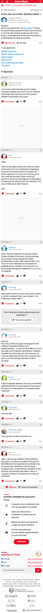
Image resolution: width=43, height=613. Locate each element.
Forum (8, 5)
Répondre (12, 487)
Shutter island (7, 57)
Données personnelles (10, 584)
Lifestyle (6, 559)
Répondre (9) (9, 43)
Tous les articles (18, 582)
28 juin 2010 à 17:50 (14, 85)
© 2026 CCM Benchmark (32, 586)
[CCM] (32, 596)
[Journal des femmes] (11, 596)
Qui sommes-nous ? (9, 579)
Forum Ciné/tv (18, 5)
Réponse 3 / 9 (6, 242)
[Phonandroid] (32, 610)
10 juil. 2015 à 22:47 (14, 337)
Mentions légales (8, 586)
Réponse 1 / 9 (6, 77)
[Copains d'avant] (11, 605)
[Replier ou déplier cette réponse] (41, 77)
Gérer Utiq (37, 584)
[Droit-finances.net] (32, 600)
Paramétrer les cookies (25, 584)
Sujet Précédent (9, 10)
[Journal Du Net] (11, 600)
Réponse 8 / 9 (6, 425)
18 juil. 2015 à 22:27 (14, 432)
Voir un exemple (35, 559)
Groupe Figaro (19, 586)
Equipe (19, 579)
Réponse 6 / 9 (6, 372)
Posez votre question (23, 320)
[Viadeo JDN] (32, 605)
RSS (25, 582)
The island (5, 65)
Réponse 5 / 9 (6, 329)
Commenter (9, 102)
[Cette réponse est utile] (17, 101)
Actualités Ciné (30, 5)
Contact (8, 582)
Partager (23, 43)
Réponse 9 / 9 (6, 447)
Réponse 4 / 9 (6, 282)
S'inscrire (21, 542)
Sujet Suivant (35, 10)
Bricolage (6, 566)
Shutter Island (26, 28)
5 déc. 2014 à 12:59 (14, 157)
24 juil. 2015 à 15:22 (24, 22)
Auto (5, 562)
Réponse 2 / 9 (6, 150)
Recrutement (33, 582)
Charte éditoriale (28, 579)
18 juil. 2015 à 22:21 (14, 409)
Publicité (37, 579)
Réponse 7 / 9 (6, 402)
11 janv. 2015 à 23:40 (14, 289)
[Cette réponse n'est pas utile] (24, 101)
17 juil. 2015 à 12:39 (14, 379)
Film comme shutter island (12, 63)
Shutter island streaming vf (12, 54)
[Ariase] (11, 610)
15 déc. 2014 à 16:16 (14, 250)
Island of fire (6, 60)
